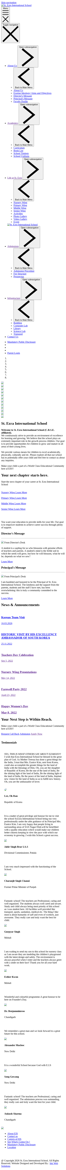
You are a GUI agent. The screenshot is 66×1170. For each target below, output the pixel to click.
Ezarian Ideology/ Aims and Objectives (32, 93)
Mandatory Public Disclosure (21, 342)
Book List (18, 150)
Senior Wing (20, 210)
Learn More (7, 561)
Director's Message (23, 96)
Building (18, 323)
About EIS (12, 1133)
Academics (12, 123)
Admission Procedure (24, 271)
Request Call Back (10, 734)
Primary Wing (20, 205)
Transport (18, 334)
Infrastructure (13, 298)
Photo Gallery (20, 216)
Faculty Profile (21, 101)
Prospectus (19, 276)
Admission (25, 734)
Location (11, 1147)
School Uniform (21, 156)
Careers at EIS (14, 1139)
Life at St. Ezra (14, 177)
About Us (12, 65)
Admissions (13, 246)
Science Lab (19, 331)
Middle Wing (20, 208)
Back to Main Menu (23, 87)
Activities (18, 213)
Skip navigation (8, 2)
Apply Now (36, 734)
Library (17, 328)
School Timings (21, 153)
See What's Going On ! (18, 1142)
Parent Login (13, 353)
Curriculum (19, 148)
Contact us (12, 1136)
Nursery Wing (20, 202)
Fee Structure (20, 273)
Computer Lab (21, 325)
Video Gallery (20, 219)
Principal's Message (23, 98)
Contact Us (12, 336)
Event (16, 222)
